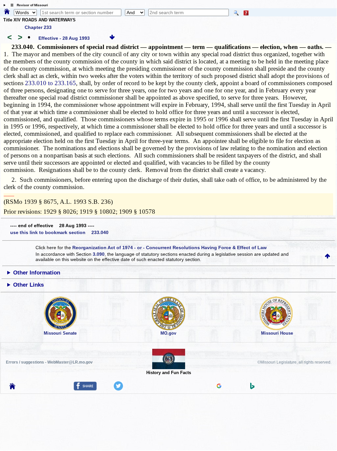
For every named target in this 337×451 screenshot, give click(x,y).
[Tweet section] (118, 389)
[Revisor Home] (12, 387)
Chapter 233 (38, 27)
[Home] (7, 12)
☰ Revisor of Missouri (27, 5)
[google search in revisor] (219, 386)
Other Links (28, 285)
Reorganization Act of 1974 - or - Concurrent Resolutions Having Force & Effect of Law (169, 247)
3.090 (99, 254)
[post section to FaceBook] (85, 389)
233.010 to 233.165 (50, 83)
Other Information (36, 273)
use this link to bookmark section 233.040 (59, 232)
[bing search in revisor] (252, 387)
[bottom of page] (112, 38)
